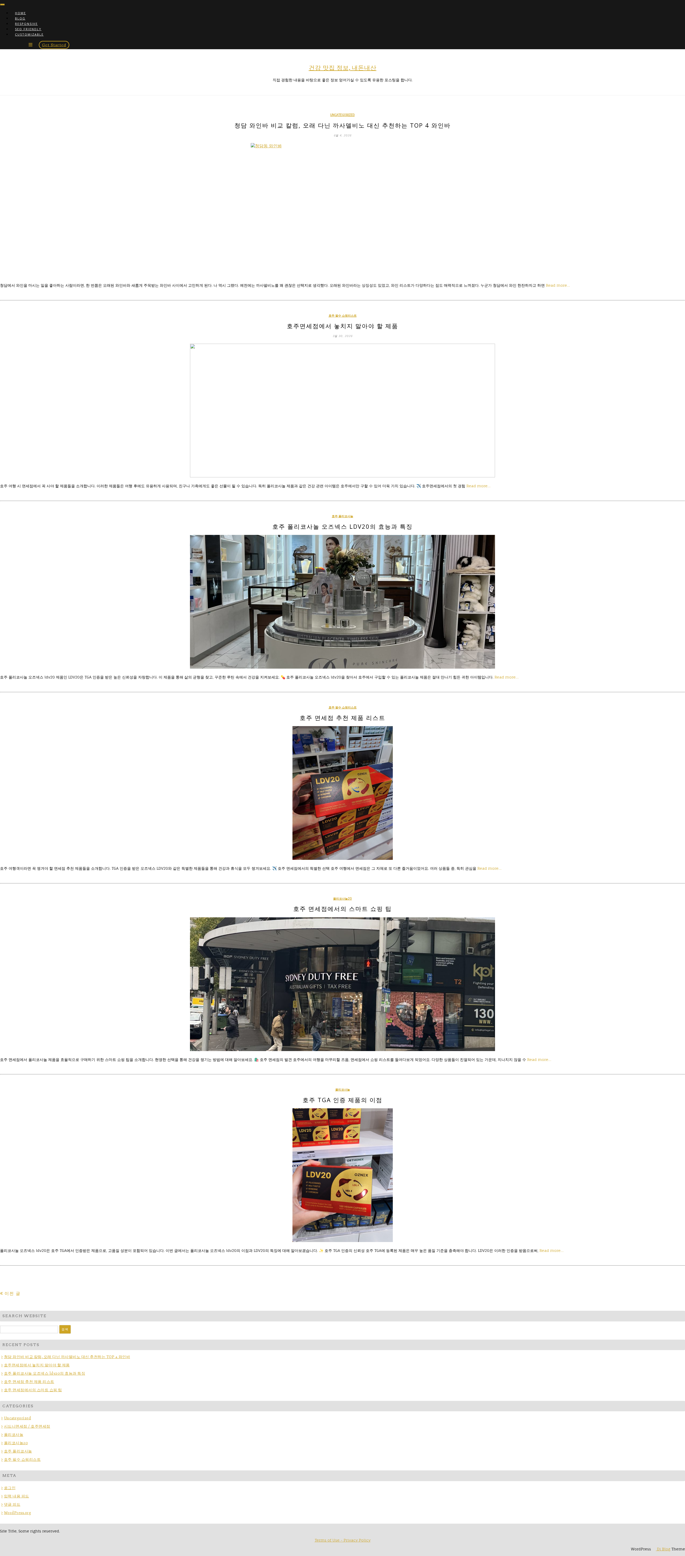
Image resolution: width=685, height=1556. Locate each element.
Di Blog (663, 1549)
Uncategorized (342, 115)
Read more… (558, 285)
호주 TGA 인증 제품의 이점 (342, 1100)
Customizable (29, 34)
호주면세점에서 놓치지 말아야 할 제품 (342, 326)
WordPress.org (17, 1513)
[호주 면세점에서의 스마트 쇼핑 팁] (342, 984)
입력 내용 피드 (16, 1496)
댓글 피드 (12, 1504)
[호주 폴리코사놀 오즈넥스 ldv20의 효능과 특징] (342, 602)
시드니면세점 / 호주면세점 (27, 1426)
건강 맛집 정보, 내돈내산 (342, 67)
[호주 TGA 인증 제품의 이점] (342, 1175)
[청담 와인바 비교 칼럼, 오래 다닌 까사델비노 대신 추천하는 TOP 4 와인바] (342, 210)
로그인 (10, 1488)
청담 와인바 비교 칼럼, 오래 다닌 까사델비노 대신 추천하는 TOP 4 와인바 (342, 125)
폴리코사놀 (342, 1089)
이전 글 (13, 1293)
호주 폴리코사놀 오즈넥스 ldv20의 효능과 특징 (342, 526)
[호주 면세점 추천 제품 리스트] (342, 793)
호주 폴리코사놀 (342, 516)
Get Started (54, 45)
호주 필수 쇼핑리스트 (343, 315)
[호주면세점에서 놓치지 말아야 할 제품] (342, 410)
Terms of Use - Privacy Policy (343, 1540)
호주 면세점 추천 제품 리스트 (342, 718)
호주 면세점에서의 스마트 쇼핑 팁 (342, 909)
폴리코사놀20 (342, 898)
